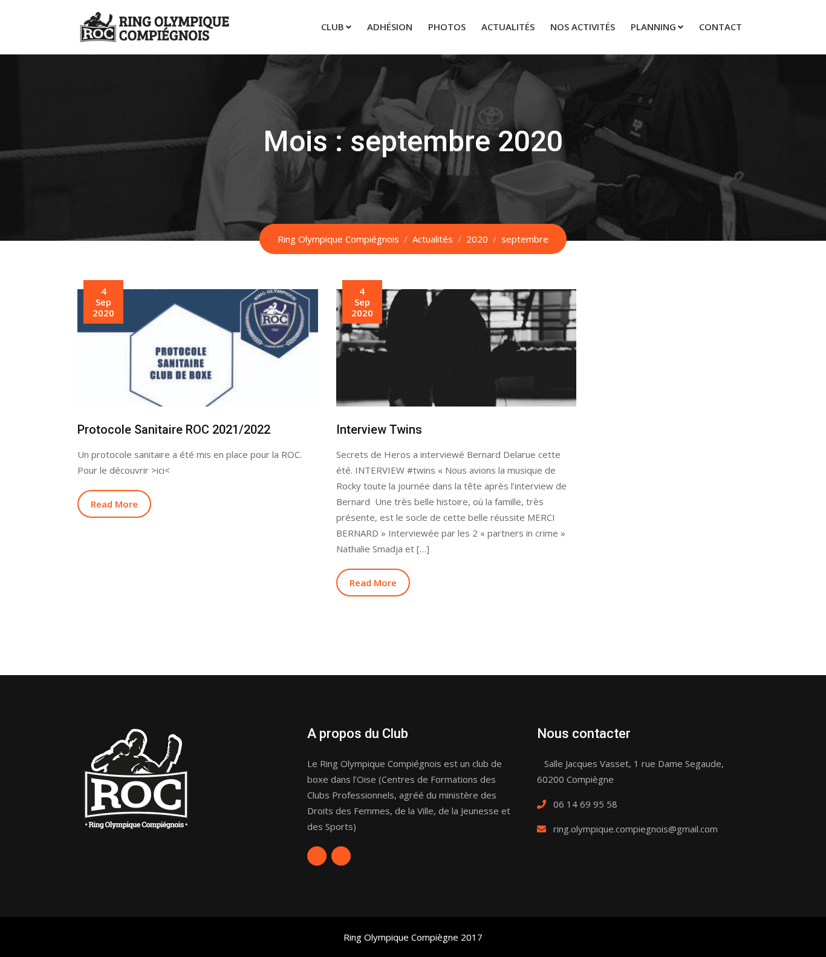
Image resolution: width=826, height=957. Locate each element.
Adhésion (389, 27)
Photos (447, 27)
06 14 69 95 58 (585, 804)
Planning (653, 27)
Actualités (508, 27)
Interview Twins (379, 429)
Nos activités (582, 27)
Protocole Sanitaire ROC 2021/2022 (173, 429)
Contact (720, 27)
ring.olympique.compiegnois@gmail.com (635, 829)
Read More (114, 504)
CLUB (332, 27)
